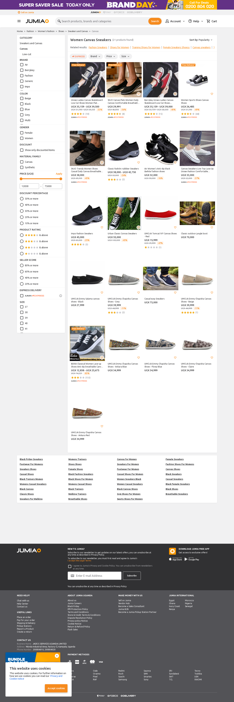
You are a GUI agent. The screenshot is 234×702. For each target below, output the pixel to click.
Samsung (122, 679)
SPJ (170, 671)
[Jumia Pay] (107, 12)
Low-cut (26, 54)
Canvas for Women (127, 459)
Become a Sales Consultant (131, 606)
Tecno (197, 671)
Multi (27, 120)
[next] (212, 48)
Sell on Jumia (27, 12)
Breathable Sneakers (177, 494)
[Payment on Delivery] (69, 662)
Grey (27, 114)
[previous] (72, 48)
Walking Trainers (77, 494)
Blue (27, 109)
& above (43, 235)
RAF (95, 679)
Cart (214, 21)
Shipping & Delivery (26, 623)
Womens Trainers (77, 459)
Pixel (95, 676)
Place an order (24, 617)
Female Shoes (75, 469)
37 (26, 306)
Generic (29, 81)
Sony (146, 679)
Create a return (24, 632)
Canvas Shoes (173, 469)
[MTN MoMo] (77, 662)
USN (196, 676)
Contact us (22, 606)
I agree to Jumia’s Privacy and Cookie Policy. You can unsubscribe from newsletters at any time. (112, 567)
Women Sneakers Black (129, 479)
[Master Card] (92, 662)
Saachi (121, 676)
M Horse (72, 676)
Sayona (147, 671)
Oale (95, 671)
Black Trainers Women (31, 479)
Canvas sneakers (202, 47)
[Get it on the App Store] (175, 559)
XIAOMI (198, 679)
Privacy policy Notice (78, 621)
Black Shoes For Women (80, 479)
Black (28, 104)
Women (29, 138)
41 (26, 328)
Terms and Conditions (78, 612)
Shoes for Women (119, 47)
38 (26, 312)
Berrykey (29, 70)
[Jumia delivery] (135, 12)
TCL (171, 679)
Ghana (172, 603)
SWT (171, 676)
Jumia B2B (123, 609)
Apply (59, 173)
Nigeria (188, 603)
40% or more (31, 204)
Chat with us (23, 600)
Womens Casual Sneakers (33, 484)
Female (29, 132)
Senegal (189, 606)
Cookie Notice (74, 624)
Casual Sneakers (174, 479)
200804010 (38, 649)
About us (72, 600)
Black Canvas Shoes (127, 489)
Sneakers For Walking (31, 499)
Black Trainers (75, 489)
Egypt (172, 600)
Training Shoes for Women (146, 47)
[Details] (60, 295)
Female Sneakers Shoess (176, 47)
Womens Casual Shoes (80, 484)
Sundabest (174, 674)
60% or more (31, 271)
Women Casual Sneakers (130, 484)
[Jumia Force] (119, 12)
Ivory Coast (174, 606)
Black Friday (73, 606)
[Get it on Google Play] (192, 559)
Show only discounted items (40, 150)
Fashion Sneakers (98, 47)
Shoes (61, 31)
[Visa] (101, 662)
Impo (27, 86)
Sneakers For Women (128, 464)
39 (26, 317)
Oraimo (97, 674)
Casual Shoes (27, 474)
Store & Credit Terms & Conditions (84, 615)
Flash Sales (73, 629)
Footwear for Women (128, 469)
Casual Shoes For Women (130, 474)
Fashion (30, 31)
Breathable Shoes (77, 499)
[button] (102, 94)
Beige (28, 98)
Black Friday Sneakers (31, 459)
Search (155, 21)
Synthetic (30, 167)
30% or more (31, 211)
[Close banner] (56, 655)
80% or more (31, 265)
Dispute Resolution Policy (80, 618)
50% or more (31, 198)
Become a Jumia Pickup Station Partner (137, 612)
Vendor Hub (124, 603)
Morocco (189, 600)
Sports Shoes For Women (130, 499)
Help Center (22, 604)
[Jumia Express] (32, 296)
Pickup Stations (24, 626)
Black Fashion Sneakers (80, 474)
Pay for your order (26, 620)
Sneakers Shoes (28, 469)
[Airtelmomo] (84, 662)
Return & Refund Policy (79, 627)
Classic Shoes (27, 494)
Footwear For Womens (31, 464)
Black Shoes (172, 489)
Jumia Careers (74, 603)
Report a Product (25, 629)
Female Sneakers (175, 459)
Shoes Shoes (75, 464)
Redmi (121, 671)
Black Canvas (27, 489)
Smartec (148, 676)
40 (26, 323)
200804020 (50, 649)
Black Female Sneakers (178, 484)
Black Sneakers (174, 474)
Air (26, 64)
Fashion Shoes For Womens (180, 464)
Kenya (172, 609)
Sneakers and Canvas (78, 31)
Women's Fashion (46, 31)
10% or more (31, 223)
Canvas (24, 48)
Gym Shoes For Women (128, 494)
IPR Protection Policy (78, 609)
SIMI (146, 674)
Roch (120, 674)
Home (20, 31)
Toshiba (198, 674)
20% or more (31, 217)
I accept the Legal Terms (79, 560)
